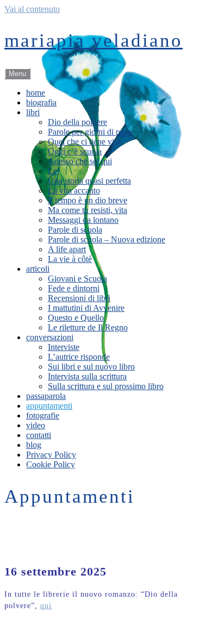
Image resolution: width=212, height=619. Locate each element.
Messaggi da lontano (83, 219)
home (35, 92)
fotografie (42, 415)
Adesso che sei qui (80, 161)
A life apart (67, 249)
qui (46, 606)
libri (33, 112)
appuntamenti (49, 405)
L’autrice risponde (79, 356)
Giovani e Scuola (77, 278)
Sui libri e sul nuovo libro (91, 366)
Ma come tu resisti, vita (87, 210)
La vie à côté (70, 259)
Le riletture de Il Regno (88, 327)
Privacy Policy (51, 454)
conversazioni (49, 337)
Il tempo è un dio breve (87, 200)
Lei (53, 171)
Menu (17, 74)
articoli (37, 268)
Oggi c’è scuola (75, 151)
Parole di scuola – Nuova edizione (106, 239)
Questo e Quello (76, 317)
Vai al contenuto (32, 9)
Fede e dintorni (73, 288)
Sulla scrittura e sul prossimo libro (106, 386)
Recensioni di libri (79, 298)
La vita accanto (74, 190)
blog (33, 444)
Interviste (63, 347)
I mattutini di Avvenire (86, 307)
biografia (41, 102)
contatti (38, 435)
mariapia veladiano (93, 40)
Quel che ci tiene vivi (84, 141)
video (35, 425)
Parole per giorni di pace (90, 131)
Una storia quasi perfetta (89, 180)
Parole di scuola (75, 229)
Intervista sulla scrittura (87, 376)
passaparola (46, 396)
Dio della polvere (77, 122)
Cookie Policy (50, 464)
